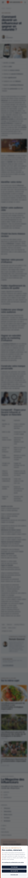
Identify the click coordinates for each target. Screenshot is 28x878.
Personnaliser (14, 874)
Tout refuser (14, 867)
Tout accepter (14, 871)
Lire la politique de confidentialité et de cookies (13, 862)
